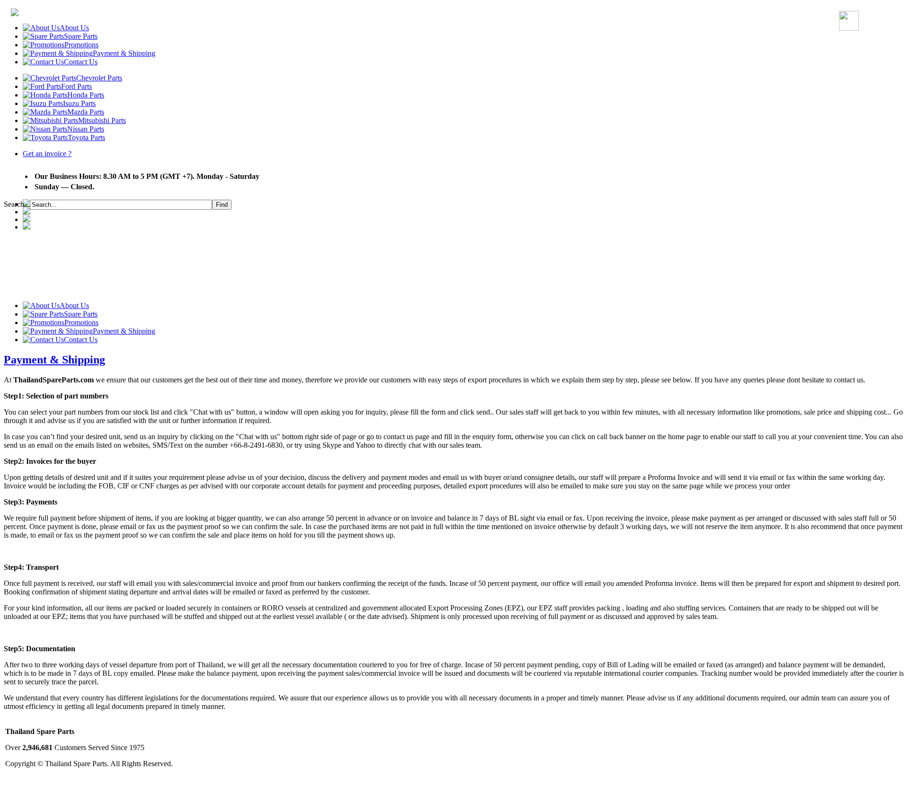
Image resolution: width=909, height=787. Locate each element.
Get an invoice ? (47, 154)
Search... (17, 204)
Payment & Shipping (54, 360)
